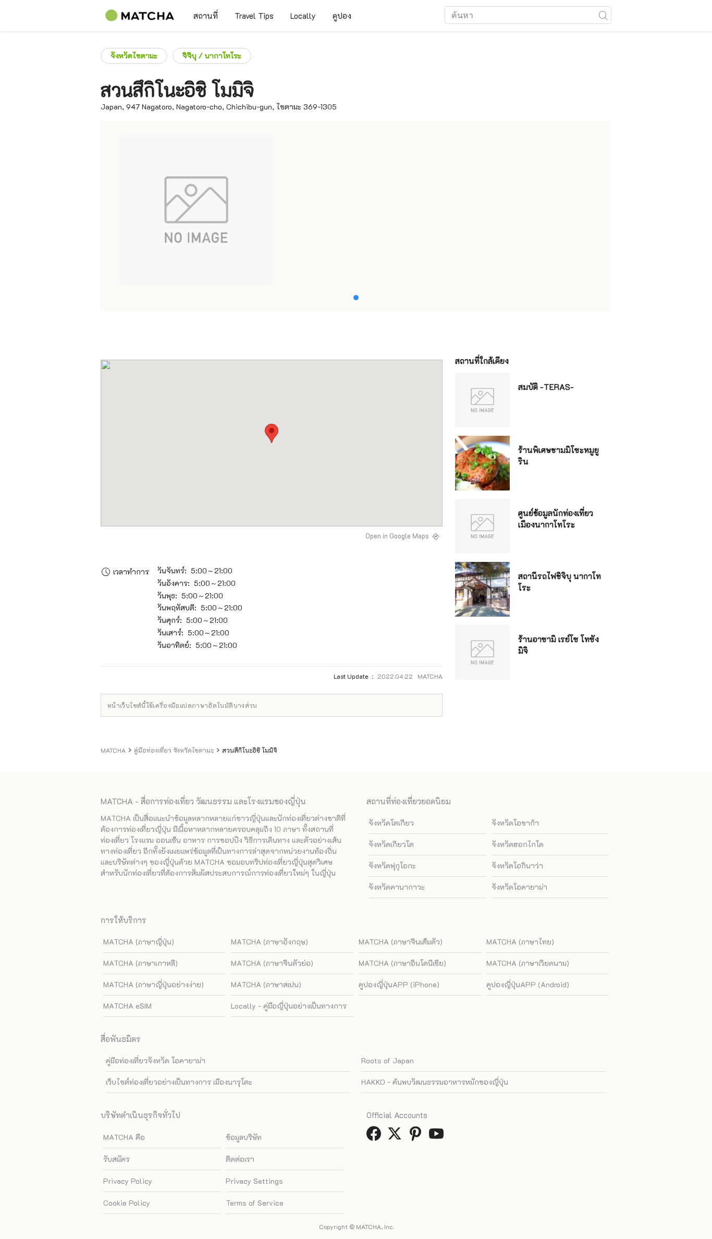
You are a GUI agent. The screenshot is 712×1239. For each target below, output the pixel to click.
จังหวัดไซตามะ (134, 55)
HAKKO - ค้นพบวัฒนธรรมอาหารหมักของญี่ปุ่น (434, 1082)
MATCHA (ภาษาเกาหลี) (140, 963)
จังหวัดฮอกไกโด (518, 844)
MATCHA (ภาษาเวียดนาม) (527, 963)
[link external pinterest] (417, 1136)
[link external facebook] (375, 1136)
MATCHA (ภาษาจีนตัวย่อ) (272, 963)
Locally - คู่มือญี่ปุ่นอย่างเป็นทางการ (289, 1006)
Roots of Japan (387, 1060)
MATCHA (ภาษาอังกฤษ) (269, 942)
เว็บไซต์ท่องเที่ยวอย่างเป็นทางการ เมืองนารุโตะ (179, 1082)
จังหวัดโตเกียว (391, 823)
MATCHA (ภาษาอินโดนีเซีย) (402, 963)
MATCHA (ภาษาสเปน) (266, 984)
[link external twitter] (396, 1136)
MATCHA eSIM (127, 1006)
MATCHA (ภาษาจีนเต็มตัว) (401, 942)
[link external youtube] (438, 1136)
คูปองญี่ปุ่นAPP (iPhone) (399, 984)
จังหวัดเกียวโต (391, 844)
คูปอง (342, 15)
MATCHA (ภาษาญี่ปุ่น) (138, 942)
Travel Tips (254, 15)
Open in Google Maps (397, 536)
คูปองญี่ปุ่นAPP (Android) (527, 984)
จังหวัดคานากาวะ (397, 887)
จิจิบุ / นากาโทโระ (211, 55)
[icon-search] (603, 15)
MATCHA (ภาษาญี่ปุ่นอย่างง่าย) (153, 984)
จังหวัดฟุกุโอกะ (392, 865)
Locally (303, 15)
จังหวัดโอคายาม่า (519, 887)
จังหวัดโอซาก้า (515, 823)
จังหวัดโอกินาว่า (517, 865)
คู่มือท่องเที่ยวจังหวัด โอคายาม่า (155, 1060)
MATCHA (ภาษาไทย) (520, 942)
